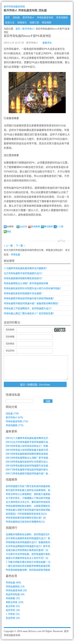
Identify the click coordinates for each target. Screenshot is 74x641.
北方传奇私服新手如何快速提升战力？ (23, 273)
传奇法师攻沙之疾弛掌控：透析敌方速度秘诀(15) (31, 494)
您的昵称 (10, 330)
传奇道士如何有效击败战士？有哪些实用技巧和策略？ (37, 446)
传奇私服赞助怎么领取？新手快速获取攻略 (26, 283)
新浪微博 (35, 226)
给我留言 (22, 22)
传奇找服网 (62, 17)
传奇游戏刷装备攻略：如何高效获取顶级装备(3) (30, 569)
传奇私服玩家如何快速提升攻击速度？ (23, 293)
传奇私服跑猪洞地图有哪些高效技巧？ (23, 278)
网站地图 (46, 22)
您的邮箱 (10, 337)
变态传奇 (13, 618)
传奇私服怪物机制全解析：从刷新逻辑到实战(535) (32, 506)
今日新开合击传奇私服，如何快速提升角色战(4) (30, 554)
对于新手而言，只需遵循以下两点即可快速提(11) (31, 498)
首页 (7, 17)
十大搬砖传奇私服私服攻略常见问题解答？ (26, 268)
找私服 (16, 17)
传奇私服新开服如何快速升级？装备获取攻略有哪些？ (32, 303)
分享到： (11, 226)
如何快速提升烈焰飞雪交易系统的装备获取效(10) (31, 486)
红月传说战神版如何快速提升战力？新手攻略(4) (30, 546)
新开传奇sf (28, 17)
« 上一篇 (8, 245)
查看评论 (47, 42)
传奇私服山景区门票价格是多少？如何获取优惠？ (29, 313)
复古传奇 (13, 606)
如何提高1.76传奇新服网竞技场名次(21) (26, 513)
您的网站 (10, 344)
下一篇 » (20, 245)
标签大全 (10, 22)
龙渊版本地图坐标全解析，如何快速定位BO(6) (30, 534)
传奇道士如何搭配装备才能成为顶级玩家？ (31, 450)
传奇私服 (15, 254)
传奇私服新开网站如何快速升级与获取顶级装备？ (29, 298)
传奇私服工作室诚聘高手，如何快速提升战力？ (28, 308)
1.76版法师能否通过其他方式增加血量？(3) (28, 562)
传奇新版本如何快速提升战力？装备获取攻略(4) (30, 542)
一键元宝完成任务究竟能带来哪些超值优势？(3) (30, 566)
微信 (9, 231)
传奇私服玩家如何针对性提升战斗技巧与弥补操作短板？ (33, 288)
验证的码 (10, 351)
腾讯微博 (48, 226)
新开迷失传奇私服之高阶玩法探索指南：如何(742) (32, 490)
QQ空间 (23, 226)
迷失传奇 (13, 610)
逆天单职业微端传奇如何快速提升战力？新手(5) (30, 538)
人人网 (60, 226)
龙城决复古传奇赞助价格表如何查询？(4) (27, 550)
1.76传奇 (13, 614)
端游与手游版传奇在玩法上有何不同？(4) (27, 558)
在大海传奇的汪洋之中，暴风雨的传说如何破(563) (32, 502)
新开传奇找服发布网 (14, 6)
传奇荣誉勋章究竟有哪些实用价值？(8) (26, 517)
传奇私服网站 (15, 586)
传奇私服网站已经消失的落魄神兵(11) (25, 521)
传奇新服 (13, 598)
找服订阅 (34, 22)
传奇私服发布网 (45, 17)
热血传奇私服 (15, 594)
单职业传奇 (14, 602)
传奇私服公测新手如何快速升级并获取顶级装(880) (32, 510)
